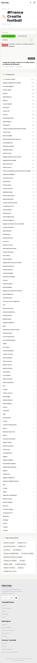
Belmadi (20, 568)
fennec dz (21, 546)
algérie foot (22, 543)
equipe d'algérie (9, 543)
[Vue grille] (31, 40)
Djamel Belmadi (20, 564)
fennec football (9, 568)
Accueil (4, 9)
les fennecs (17, 550)
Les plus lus (22, 36)
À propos (4, 643)
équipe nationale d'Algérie (13, 557)
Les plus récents (8, 36)
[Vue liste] (34, 40)
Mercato (4, 624)
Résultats (4, 636)
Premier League (6, 608)
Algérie (22, 561)
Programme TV (6, 633)
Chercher (5, 40)
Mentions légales (7, 649)
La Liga (4, 611)
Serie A (4, 617)
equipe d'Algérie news (11, 553)
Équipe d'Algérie (6, 627)
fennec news (8, 564)
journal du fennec (10, 561)
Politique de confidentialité (10, 652)
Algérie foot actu (10, 571)
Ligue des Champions (8, 630)
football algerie (27, 553)
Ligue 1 (4, 605)
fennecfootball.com (18, 660)
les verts (7, 550)
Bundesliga (5, 614)
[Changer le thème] (30, 2)
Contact (4, 646)
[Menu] (34, 2)
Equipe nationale (9, 546)
